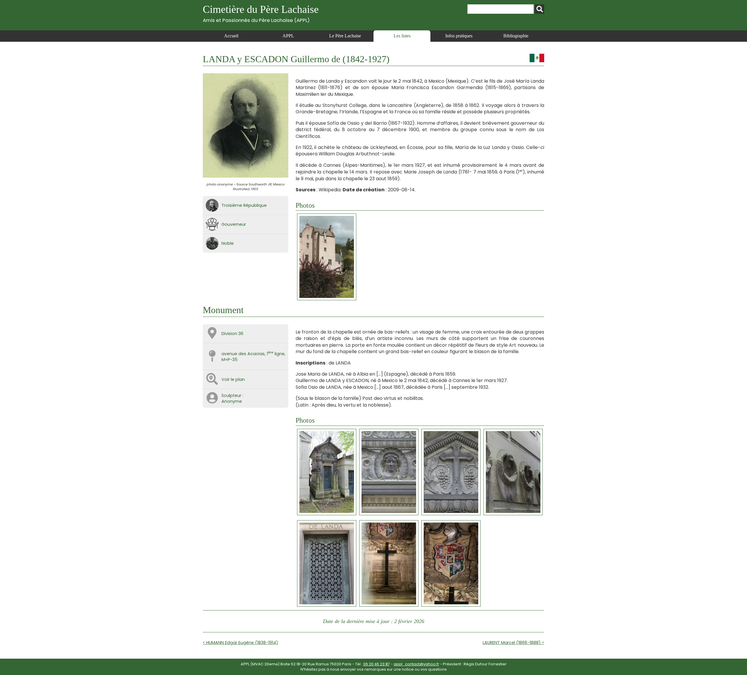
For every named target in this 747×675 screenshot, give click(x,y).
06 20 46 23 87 (376, 664)
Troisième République (244, 205)
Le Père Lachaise (345, 35)
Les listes (402, 35)
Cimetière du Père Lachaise (261, 13)
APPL (288, 35)
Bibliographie (515, 35)
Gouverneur (233, 224)
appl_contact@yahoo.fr (416, 664)
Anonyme (231, 401)
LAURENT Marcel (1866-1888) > (513, 642)
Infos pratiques (458, 35)
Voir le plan (233, 379)
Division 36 (232, 333)
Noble (227, 243)
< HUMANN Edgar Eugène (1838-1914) (240, 642)
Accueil (231, 35)
